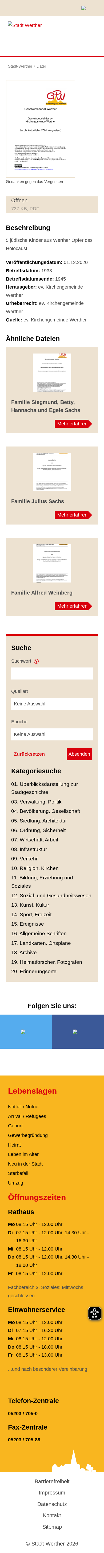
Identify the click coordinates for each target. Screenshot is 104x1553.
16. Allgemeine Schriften (39, 933)
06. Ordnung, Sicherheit (38, 830)
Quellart (19, 691)
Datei (41, 66)
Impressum (52, 1493)
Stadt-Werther (20, 66)
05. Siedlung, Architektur (39, 821)
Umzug (15, 1183)
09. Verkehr (24, 858)
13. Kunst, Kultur (30, 905)
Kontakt (52, 1515)
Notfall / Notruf (23, 1106)
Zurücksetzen (29, 754)
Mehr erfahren (72, 423)
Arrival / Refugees (27, 1116)
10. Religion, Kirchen (35, 868)
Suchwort (22, 661)
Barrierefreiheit (52, 1481)
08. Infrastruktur (29, 849)
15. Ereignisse (27, 924)
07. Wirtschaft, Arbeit (34, 839)
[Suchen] (85, 8)
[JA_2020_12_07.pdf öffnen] (40, 128)
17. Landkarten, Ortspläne (41, 943)
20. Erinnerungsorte (34, 971)
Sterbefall (18, 1173)
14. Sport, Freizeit (31, 914)
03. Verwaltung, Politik (36, 802)
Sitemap (52, 1527)
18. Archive (24, 952)
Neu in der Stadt (25, 1164)
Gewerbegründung (28, 1135)
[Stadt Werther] (25, 25)
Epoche (19, 721)
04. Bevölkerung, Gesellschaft (45, 811)
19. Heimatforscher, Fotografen (46, 962)
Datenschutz (52, 1504)
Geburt (15, 1125)
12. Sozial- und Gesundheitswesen (51, 895)
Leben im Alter (23, 1154)
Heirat (14, 1145)
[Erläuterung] (36, 659)
